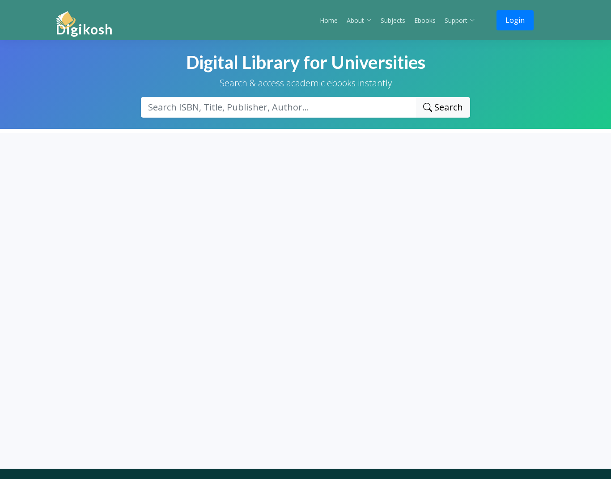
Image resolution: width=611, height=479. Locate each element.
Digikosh (84, 29)
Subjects (393, 20)
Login (515, 20)
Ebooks (425, 20)
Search (447, 107)
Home (329, 20)
